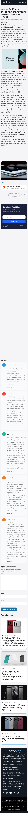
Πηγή (2, 182)
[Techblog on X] (14, 792)
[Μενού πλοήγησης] (25, 2)
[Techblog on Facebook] (3, 792)
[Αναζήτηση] (20, 3)
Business (4, 22)
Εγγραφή (14, 221)
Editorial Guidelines (16, 803)
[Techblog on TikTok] (18, 792)
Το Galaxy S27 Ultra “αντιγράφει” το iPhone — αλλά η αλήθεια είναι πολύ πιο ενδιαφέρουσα (13, 642)
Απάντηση (9, 387)
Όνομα (3, 593)
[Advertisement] (14, 294)
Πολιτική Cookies (8, 800)
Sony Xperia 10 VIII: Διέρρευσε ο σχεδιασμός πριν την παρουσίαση (12, 675)
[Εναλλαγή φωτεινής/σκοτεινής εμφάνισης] (22, 2)
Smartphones (6, 635)
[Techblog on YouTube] (10, 792)
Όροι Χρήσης (6, 798)
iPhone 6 (19, 86)
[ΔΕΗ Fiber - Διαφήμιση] (14, 59)
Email (2, 600)
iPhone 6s (8, 86)
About (13, 806)
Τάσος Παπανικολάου (16, 19)
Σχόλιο (3, 573)
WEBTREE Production (19, 806)
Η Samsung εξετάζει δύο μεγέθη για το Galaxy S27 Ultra (14, 707)
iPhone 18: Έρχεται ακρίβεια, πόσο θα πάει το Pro (13, 738)
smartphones (5, 75)
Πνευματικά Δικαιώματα (14, 801)
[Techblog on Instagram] (7, 792)
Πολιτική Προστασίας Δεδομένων (16, 798)
